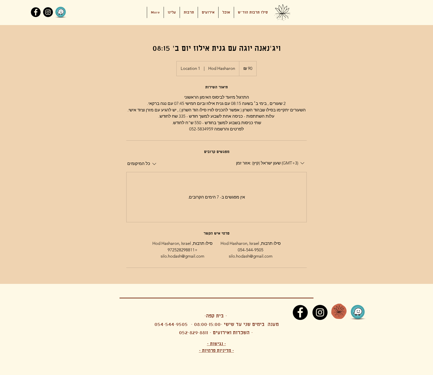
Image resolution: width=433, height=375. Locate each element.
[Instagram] (48, 12)
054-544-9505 (171, 324)
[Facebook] (36, 12)
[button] (208, 12)
